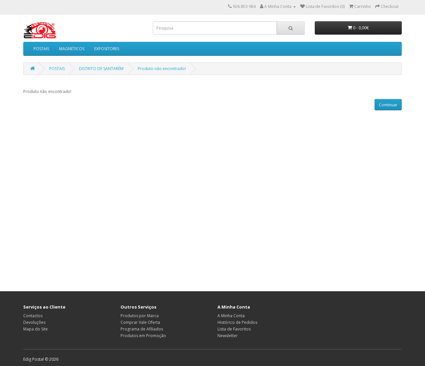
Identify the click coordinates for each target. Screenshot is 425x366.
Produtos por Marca (140, 316)
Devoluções (34, 322)
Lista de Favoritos (234, 329)
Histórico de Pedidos (237, 322)
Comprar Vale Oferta (140, 322)
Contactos (32, 316)
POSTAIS (41, 48)
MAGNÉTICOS (71, 48)
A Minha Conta (231, 316)
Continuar (388, 105)
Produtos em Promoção (143, 335)
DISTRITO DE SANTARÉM (101, 68)
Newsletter (227, 335)
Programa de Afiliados (142, 329)
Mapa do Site (35, 329)
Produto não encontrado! (162, 68)
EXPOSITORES (106, 48)
